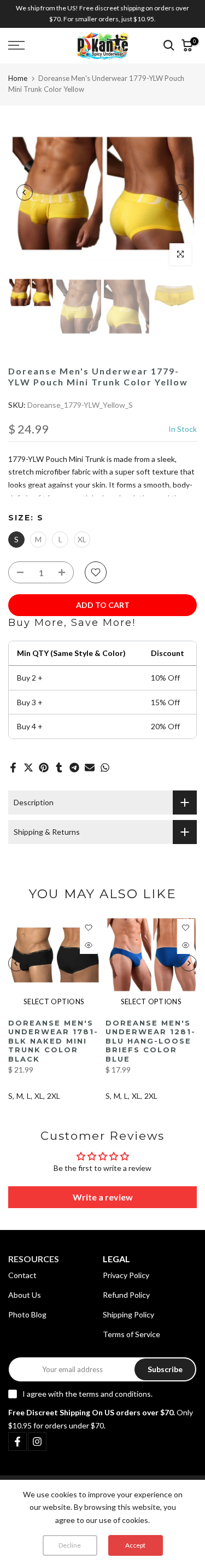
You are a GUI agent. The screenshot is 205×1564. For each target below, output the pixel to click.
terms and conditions (115, 1393)
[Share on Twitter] (28, 767)
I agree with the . (87, 1393)
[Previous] (24, 192)
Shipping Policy (128, 1314)
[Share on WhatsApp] (105, 767)
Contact (22, 1275)
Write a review (103, 1197)
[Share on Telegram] (74, 767)
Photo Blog (27, 1314)
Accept (135, 1545)
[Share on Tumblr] (59, 767)
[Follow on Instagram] (37, 1441)
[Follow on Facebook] (17, 1441)
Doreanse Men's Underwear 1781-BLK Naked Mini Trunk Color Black (53, 1040)
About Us (24, 1294)
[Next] (180, 192)
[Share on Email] (90, 767)
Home (17, 78)
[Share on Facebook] (13, 767)
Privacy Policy (126, 1275)
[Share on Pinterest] (44, 767)
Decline (69, 1545)
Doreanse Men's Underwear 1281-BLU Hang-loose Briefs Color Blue (151, 1040)
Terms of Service (131, 1334)
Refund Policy (126, 1294)
